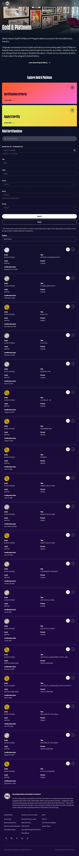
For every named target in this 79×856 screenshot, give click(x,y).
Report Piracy (46, 826)
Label (3, 170)
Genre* (4, 191)
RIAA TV (44, 819)
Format (4, 204)
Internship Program (10, 829)
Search (39, 216)
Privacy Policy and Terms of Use (65, 850)
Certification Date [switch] (18, 146)
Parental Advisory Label (28, 819)
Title (3, 159)
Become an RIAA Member (12, 826)
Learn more (8, 100)
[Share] (73, 249)
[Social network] (6, 838)
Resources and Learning (29, 815)
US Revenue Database (49, 822)
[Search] (75, 3)
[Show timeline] (68, 249)
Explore (4, 235)
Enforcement (25, 826)
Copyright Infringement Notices (31, 829)
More (43, 815)
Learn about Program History (38, 62)
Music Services (26, 822)
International (25, 833)
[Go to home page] (7, 796)
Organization (8, 815)
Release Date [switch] (6, 146)
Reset (39, 222)
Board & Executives (10, 822)
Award (4, 180)
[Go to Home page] (7, 3)
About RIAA (7, 819)
